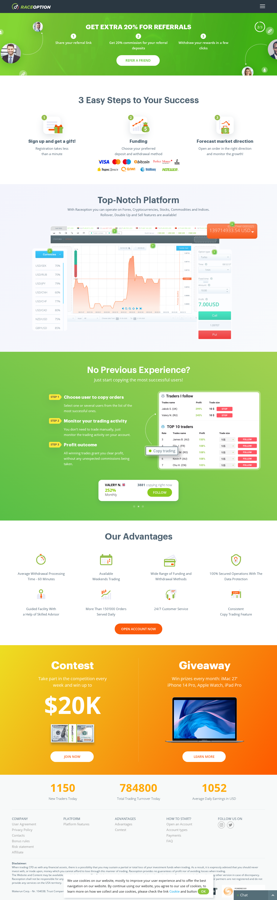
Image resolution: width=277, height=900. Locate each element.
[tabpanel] (52, 137)
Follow (159, 492)
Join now (72, 756)
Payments (173, 835)
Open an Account (179, 824)
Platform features (76, 824)
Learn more (204, 756)
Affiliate (17, 852)
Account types (176, 830)
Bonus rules (21, 841)
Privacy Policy (22, 830)
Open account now (138, 629)
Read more (138, 60)
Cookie (174, 891)
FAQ (169, 841)
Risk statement (23, 846)
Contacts (18, 835)
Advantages (123, 824)
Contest (120, 830)
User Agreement (24, 824)
